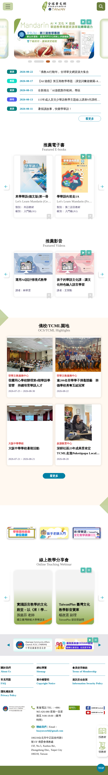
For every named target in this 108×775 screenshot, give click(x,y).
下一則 (99, 645)
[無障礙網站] (74, 708)
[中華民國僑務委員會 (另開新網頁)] (32, 645)
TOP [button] (101, 768)
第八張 (75, 61)
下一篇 (102, 186)
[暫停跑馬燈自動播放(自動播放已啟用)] (88, 21)
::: (1, 71)
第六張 (63, 61)
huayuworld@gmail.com (49, 730)
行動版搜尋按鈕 (101, 6)
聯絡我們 (41, 726)
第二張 (39, 61)
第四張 (51, 61)
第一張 (33, 61)
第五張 (57, 61)
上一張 (19, 38)
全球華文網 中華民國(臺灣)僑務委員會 (54, 6)
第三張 (45, 61)
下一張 (89, 38)
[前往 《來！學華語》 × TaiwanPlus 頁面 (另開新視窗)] (87, 532)
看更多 (90, 118)
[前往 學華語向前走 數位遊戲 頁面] (21, 532)
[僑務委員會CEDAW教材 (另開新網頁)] (74, 645)
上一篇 (6, 186)
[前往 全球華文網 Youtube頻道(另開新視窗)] (95, 712)
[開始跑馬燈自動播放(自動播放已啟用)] (83, 21)
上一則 (8, 645)
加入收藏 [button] (49, 216)
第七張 (69, 61)
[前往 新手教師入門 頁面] (54, 532)
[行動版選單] (8, 6)
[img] (54, 39)
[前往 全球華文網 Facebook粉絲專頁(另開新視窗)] (95, 708)
